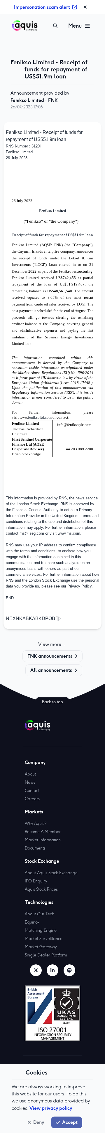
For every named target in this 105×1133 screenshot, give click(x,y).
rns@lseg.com (32, 533)
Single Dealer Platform (46, 955)
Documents (35, 848)
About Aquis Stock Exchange (51, 872)
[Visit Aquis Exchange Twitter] (36, 970)
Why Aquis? (35, 823)
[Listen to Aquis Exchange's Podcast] (69, 970)
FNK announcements (49, 656)
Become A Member (43, 831)
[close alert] (85, 7)
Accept (70, 1122)
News (30, 782)
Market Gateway (41, 946)
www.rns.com (69, 533)
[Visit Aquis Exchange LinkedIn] (52, 970)
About (30, 774)
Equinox (32, 922)
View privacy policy (50, 1108)
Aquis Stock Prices (41, 889)
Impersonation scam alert (42, 7)
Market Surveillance (43, 938)
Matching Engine (41, 930)
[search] (55, 26)
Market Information (43, 839)
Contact (32, 790)
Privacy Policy (79, 586)
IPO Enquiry (36, 881)
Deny (38, 1122)
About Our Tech (39, 914)
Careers (32, 798)
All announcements (51, 670)
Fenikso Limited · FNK (34, 100)
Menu (75, 25)
